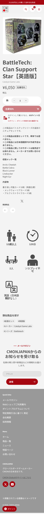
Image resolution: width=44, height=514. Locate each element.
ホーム (6, 436)
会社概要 (7, 417)
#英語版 (21, 321)
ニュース (7, 445)
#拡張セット (9, 321)
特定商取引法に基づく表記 (15, 413)
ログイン (11, 121)
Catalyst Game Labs (11, 81)
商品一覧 (7, 441)
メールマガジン (10, 400)
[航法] (39, 9)
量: (7, 100)
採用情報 (7, 421)
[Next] (12, 210)
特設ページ (8, 449)
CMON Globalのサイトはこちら (17, 477)
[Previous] (5, 210)
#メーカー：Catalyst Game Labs (18, 326)
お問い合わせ (9, 454)
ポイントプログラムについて (16, 408)
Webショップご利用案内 (14, 404)
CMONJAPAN (14, 505)
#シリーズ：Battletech (13, 331)
